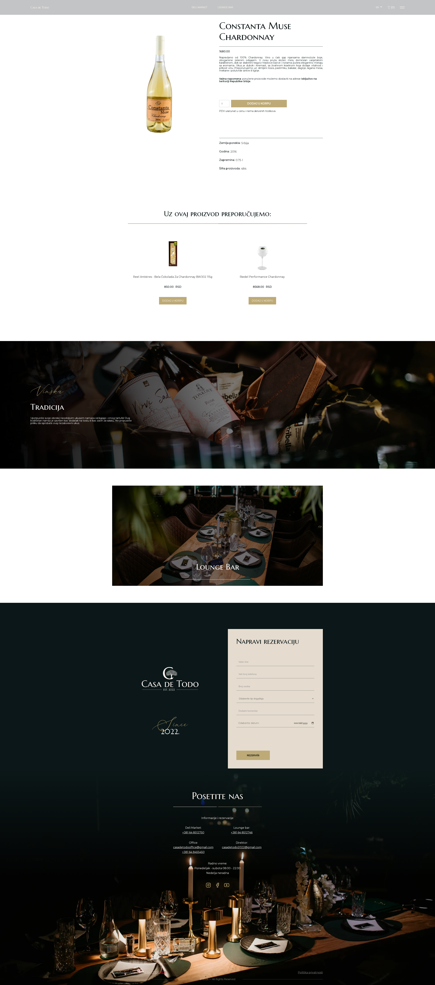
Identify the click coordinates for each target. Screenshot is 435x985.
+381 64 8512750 (193, 832)
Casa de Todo (39, 7)
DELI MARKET (199, 7)
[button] (379, 7)
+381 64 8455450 (193, 852)
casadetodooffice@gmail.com (193, 847)
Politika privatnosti (310, 972)
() (392, 7)
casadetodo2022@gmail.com (242, 847)
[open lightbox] (156, 84)
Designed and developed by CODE (139, 972)
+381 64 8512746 (242, 832)
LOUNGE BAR (225, 7)
